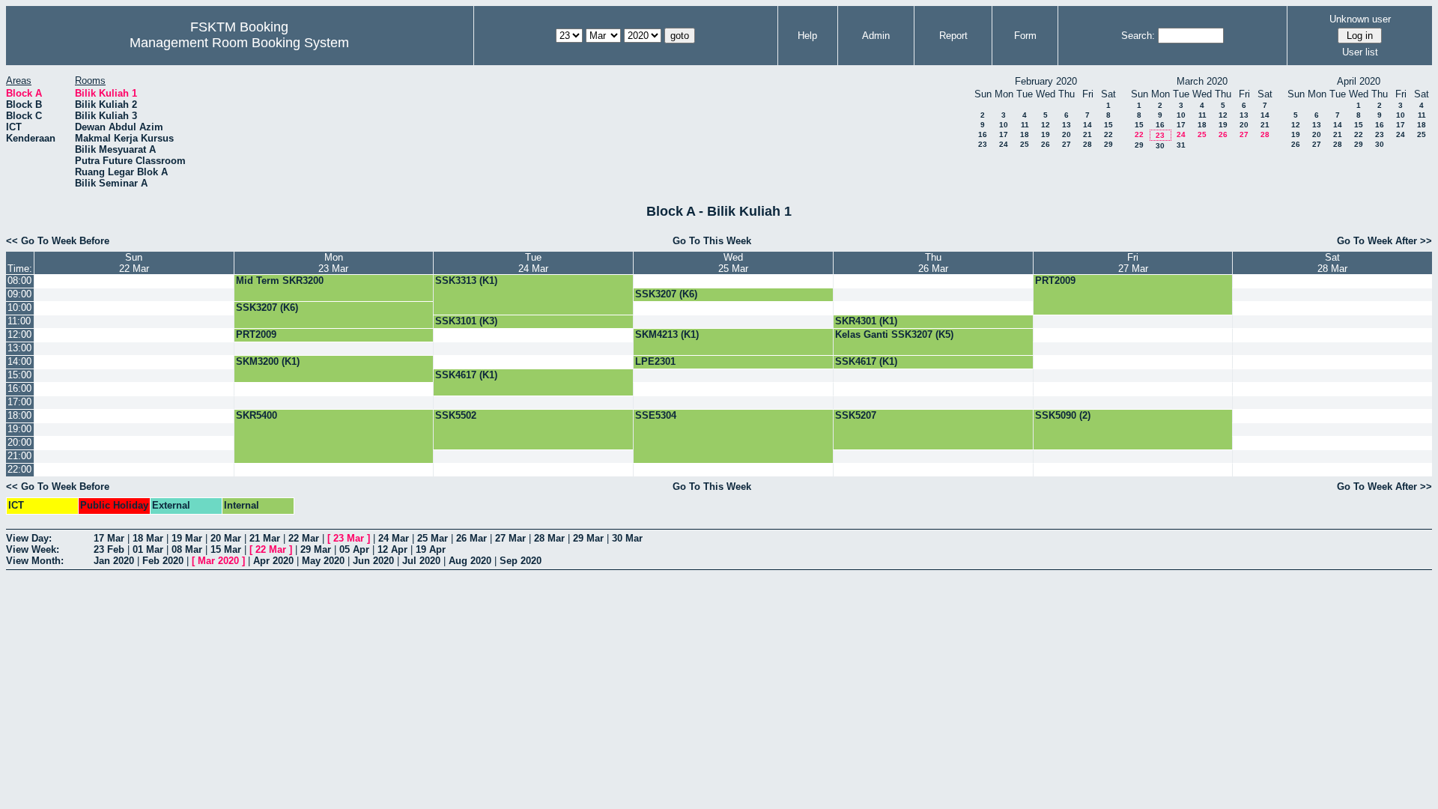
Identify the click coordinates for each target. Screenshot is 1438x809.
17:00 (19, 401)
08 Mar (187, 549)
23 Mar (348, 538)
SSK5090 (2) (1062, 415)
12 (1045, 125)
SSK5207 (855, 415)
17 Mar (109, 538)
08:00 (19, 280)
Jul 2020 (421, 560)
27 (1066, 144)
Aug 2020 (470, 560)
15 (1108, 125)
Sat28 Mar (1332, 263)
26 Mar (471, 538)
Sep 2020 (520, 560)
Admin (876, 35)
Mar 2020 (218, 560)
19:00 (19, 428)
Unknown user (1360, 19)
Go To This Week (712, 240)
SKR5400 (256, 415)
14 (1087, 125)
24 (1003, 144)
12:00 (19, 334)
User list (1360, 52)
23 (982, 144)
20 (1066, 134)
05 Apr (354, 549)
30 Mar (627, 538)
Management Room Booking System (239, 42)
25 (1024, 144)
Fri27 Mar (1133, 263)
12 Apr (392, 549)
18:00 (19, 415)
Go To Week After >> (1384, 240)
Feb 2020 (162, 560)
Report (953, 35)
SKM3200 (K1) (268, 361)
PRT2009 (1055, 280)
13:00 (19, 348)
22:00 (19, 469)
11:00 (19, 321)
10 (1003, 125)
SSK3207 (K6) (666, 294)
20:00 (19, 442)
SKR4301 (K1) (866, 321)
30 (1160, 146)
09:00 (19, 294)
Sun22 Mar (134, 263)
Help (807, 35)
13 (1066, 125)
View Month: (35, 560)
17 (1003, 134)
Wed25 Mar (733, 263)
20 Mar (225, 538)
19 (1045, 134)
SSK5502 (455, 415)
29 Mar (588, 538)
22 (1108, 134)
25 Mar (432, 538)
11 (1025, 125)
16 (982, 134)
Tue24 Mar (533, 263)
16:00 (19, 388)
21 (1087, 134)
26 (1045, 144)
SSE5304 (655, 415)
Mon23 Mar (333, 263)
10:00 (19, 307)
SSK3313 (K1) (466, 280)
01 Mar (148, 549)
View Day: (29, 538)
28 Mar (549, 538)
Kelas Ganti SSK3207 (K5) (894, 334)
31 (1181, 145)
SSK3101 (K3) (466, 321)
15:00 (19, 375)
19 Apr (431, 549)
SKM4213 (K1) (667, 334)
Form (1025, 35)
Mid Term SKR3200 (280, 280)
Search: (1138, 35)
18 (1024, 134)
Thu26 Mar (933, 263)
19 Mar (187, 538)
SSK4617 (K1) (866, 361)
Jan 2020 (114, 560)
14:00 (19, 361)
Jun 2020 (373, 560)
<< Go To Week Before (57, 240)
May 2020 (323, 560)
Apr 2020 (273, 560)
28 (1087, 144)
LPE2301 (655, 361)
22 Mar (303, 538)
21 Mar (264, 538)
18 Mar (148, 538)
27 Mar (510, 538)
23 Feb (109, 549)
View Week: (32, 549)
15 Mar (225, 549)
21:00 (19, 455)
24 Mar (393, 538)
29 (1108, 144)
